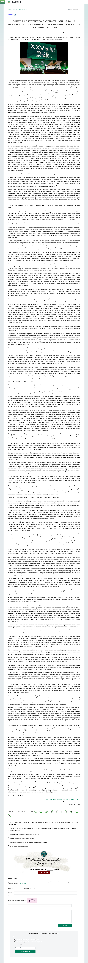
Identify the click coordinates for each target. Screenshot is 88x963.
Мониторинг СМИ (23, 9)
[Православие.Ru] (14, 2)
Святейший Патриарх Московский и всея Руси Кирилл (63, 799)
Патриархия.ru (75, 33)
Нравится (10, 14)
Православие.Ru (22, 883)
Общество (15, 9)
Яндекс (19, 888)
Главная (9, 9)
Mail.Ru (22, 888)
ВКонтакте (16, 888)
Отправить (64, 925)
